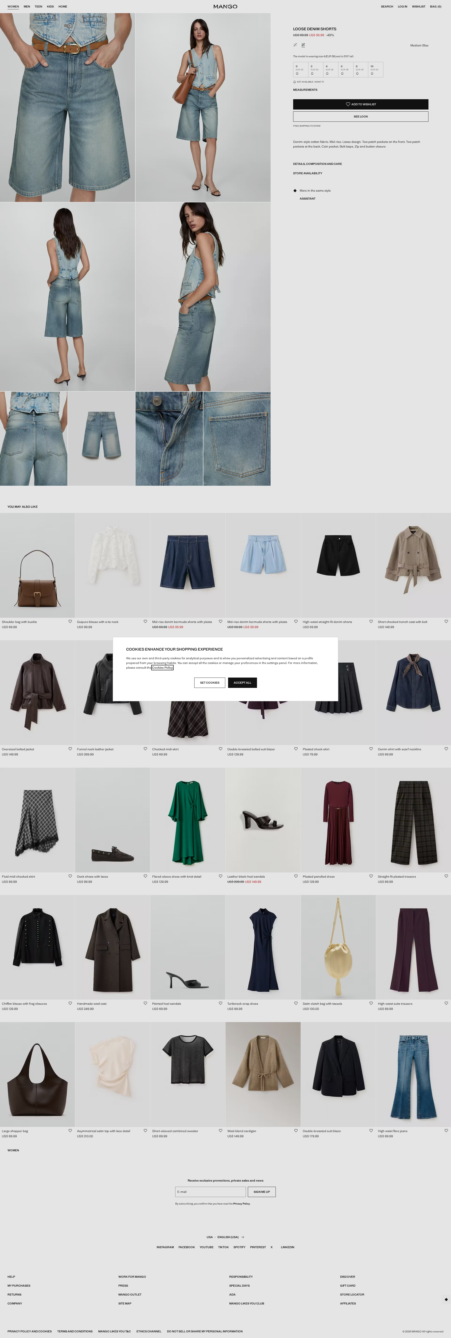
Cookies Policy (162, 668)
